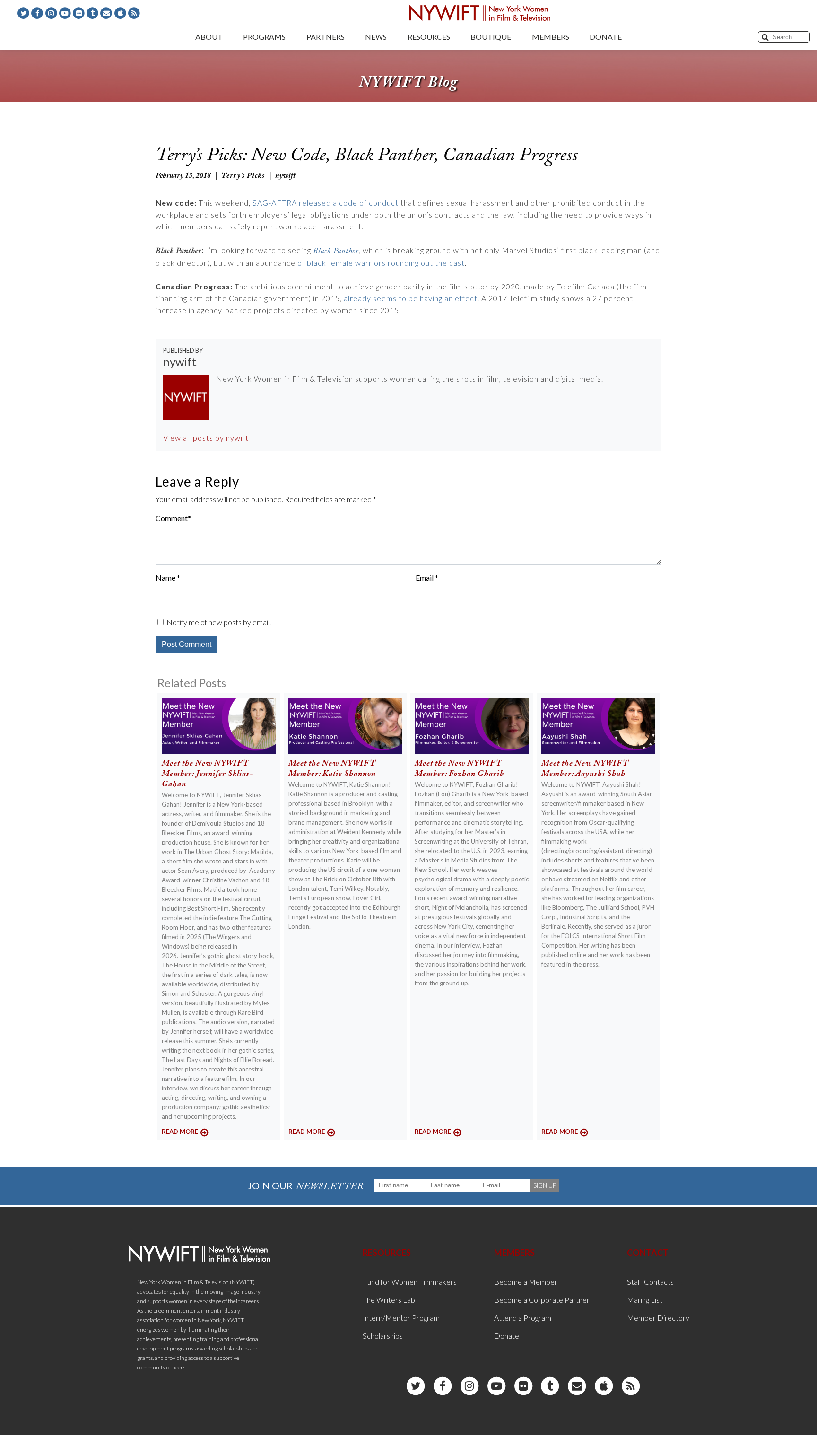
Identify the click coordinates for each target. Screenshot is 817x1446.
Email (425, 577)
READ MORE (180, 1131)
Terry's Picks (243, 176)
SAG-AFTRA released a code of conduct (325, 202)
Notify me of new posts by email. (218, 622)
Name (165, 577)
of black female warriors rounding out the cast (381, 262)
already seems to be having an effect (411, 298)
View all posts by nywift (206, 437)
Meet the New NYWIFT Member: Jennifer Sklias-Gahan (207, 774)
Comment (172, 518)
